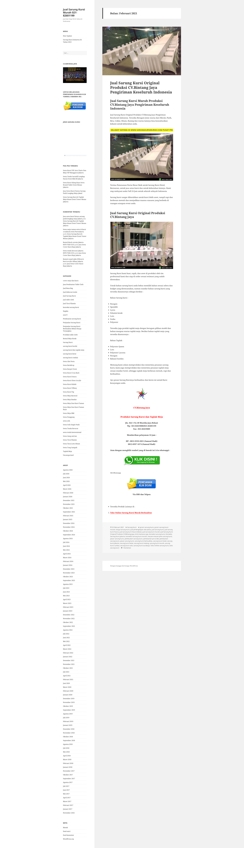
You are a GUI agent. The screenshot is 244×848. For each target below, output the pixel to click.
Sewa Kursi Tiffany (70, 388)
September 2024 (69, 535)
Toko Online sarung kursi (159, 546)
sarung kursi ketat (69, 354)
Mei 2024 (66, 550)
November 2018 (69, 733)
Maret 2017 (67, 801)
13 (81, 155)
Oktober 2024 (68, 531)
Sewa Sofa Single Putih (71, 425)
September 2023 (69, 580)
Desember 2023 (68, 569)
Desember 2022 (68, 615)
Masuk (65, 827)
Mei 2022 (66, 641)
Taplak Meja (67, 451)
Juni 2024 (66, 546)
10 (77, 155)
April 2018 (67, 756)
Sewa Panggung (69, 417)
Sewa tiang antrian (70, 436)
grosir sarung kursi (147, 527)
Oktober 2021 (68, 668)
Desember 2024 (68, 523)
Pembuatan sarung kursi (72, 319)
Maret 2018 (67, 759)
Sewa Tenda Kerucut (70, 428)
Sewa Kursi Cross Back (71, 373)
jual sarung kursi (158, 529)
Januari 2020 (67, 695)
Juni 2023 (66, 592)
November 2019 (69, 702)
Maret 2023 (67, 603)
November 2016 (69, 813)
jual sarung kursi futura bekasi (131, 532)
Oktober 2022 (68, 622)
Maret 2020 (67, 687)
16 (86, 155)
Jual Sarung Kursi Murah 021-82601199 (74, 12)
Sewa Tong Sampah (70, 447)
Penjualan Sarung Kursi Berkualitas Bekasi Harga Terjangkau (72, 328)
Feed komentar (68, 835)
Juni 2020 (66, 683)
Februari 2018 (68, 763)
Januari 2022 (67, 657)
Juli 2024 (66, 542)
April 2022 (67, 645)
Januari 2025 (67, 519)
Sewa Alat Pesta (69, 361)
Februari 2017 (68, 805)
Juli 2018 (66, 748)
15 (84, 155)
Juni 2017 (66, 790)
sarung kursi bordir (70, 346)
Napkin (65, 311)
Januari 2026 (67, 497)
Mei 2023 (66, 596)
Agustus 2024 (68, 538)
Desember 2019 (68, 698)
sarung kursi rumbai (70, 358)
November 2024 (69, 527)
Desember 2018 (68, 729)
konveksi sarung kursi (71, 307)
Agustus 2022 (68, 630)
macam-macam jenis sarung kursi (160, 536)
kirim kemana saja (141, 534)
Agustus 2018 (68, 744)
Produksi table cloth (70, 335)
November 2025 (69, 504)
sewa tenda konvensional (72, 432)
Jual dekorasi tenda (70, 292)
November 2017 (69, 771)
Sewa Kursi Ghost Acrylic (72, 380)
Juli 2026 (66, 474)
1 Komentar (127, 548)
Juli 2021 (66, 672)
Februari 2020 (68, 691)
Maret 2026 (67, 489)
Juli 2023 (66, 588)
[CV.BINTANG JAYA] (75, 75)
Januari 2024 (67, 565)
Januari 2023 (67, 611)
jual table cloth (68, 300)
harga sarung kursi (123, 529)
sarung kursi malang (141, 543)
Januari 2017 (67, 809)
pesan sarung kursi (127, 541)
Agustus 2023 (68, 584)
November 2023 (69, 573)
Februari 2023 (68, 607)
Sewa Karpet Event (70, 369)
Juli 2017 (66, 786)
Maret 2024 (67, 558)
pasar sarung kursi (117, 539)
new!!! (65, 315)
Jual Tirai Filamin (69, 303)
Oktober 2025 (68, 508)
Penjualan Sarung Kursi (71, 323)
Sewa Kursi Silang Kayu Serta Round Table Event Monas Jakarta (73, 185)
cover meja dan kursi (70, 281)
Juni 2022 (66, 638)
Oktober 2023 (68, 577)
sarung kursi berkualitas (143, 541)
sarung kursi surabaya (142, 546)
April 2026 (67, 485)
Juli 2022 (66, 634)
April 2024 (67, 554)
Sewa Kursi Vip (68, 392)
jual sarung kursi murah (151, 532)
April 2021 (67, 676)
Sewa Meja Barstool (70, 396)
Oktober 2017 (68, 775)
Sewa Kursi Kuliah (69, 384)
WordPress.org (68, 839)
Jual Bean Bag (68, 288)
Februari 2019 (68, 721)
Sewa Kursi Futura (70, 377)
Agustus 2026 (68, 470)
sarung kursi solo (126, 546)
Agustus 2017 (68, 782)
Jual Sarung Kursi (69, 296)
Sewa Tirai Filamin (70, 440)
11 (79, 155)
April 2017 (67, 798)
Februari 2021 (68, 679)
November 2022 (69, 618)
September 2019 (69, 710)
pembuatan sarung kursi (133, 539)
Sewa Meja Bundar (70, 399)
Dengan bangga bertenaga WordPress (124, 566)
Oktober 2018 (68, 737)
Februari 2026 (68, 493)
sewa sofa (66, 421)
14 (83, 155)
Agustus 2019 (68, 714)
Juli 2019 (66, 718)
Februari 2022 (68, 653)
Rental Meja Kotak (69, 339)
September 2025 (69, 512)
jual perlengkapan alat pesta (140, 529)
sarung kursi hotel (159, 541)
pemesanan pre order (151, 539)
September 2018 (69, 740)
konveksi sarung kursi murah (136, 536)
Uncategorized (68, 455)
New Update (67, 36)
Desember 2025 (68, 500)
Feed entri (66, 831)
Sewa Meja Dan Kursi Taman (73, 403)
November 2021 (69, 664)
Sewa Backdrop (68, 365)
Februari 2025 (68, 516)
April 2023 (67, 599)
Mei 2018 (66, 752)
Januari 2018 (67, 767)
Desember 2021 (68, 660)
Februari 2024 (68, 561)
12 (80, 155)
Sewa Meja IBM (68, 413)
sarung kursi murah (157, 543)
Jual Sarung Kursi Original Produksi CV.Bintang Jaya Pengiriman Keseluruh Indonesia (141, 87)
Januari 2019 (67, 725)
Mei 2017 (66, 794)
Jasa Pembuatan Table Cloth (73, 284)
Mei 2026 (66, 481)
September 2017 (69, 779)
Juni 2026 (66, 477)
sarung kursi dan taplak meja (73, 350)
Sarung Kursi (68, 342)
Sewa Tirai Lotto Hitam (71, 444)
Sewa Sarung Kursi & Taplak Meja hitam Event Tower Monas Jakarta (74, 199)
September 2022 (69, 626)
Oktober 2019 (68, 706)
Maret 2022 (67, 649)
